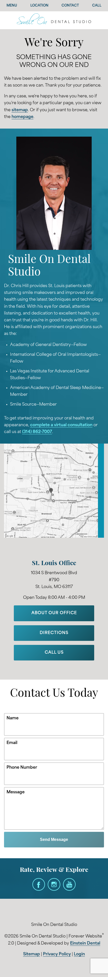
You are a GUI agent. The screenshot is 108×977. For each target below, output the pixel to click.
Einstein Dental (85, 944)
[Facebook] (38, 884)
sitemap (20, 110)
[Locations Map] (54, 491)
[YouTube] (69, 884)
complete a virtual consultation (61, 425)
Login (79, 954)
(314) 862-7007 (37, 432)
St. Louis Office (54, 563)
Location (39, 5)
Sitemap (31, 954)
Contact (70, 5)
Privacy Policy (57, 954)
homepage (22, 117)
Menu (12, 5)
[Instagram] (54, 884)
